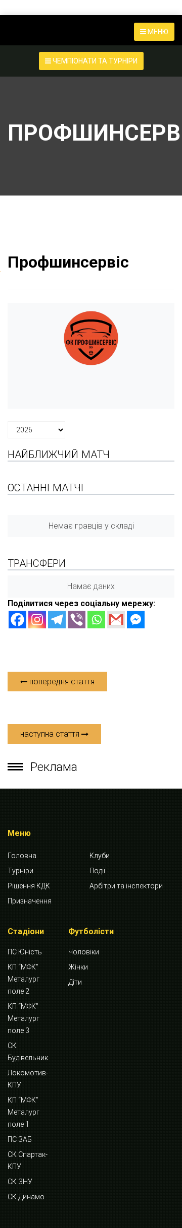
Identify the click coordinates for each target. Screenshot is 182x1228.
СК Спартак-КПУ (28, 1160)
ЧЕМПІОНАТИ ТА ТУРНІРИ (94, 61)
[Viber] (76, 619)
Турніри (20, 871)
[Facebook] (17, 619)
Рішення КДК (29, 886)
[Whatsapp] (96, 619)
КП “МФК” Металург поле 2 (23, 979)
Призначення (30, 901)
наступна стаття (50, 734)
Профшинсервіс (68, 262)
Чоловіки (83, 952)
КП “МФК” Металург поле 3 (23, 1018)
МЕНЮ (157, 32)
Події (97, 871)
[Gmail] (116, 619)
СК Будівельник (28, 1052)
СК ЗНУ (20, 1182)
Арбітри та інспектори (126, 886)
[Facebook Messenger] (136, 619)
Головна (22, 856)
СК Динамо (26, 1197)
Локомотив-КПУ (28, 1079)
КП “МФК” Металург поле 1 (23, 1112)
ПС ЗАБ (20, 1139)
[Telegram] (57, 619)
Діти (75, 982)
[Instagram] (37, 619)
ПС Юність (25, 952)
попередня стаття (61, 681)
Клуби (99, 856)
